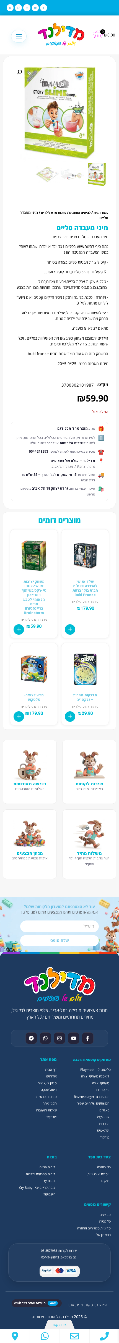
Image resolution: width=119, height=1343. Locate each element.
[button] (19, 72)
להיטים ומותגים (79, 212)
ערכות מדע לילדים (53, 212)
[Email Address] (74, 1336)
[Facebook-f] (43, 7)
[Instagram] (26, 7)
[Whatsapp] (18, 7)
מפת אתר (75, 1305)
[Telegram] (10, 7)
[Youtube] (35, 7)
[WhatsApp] (45, 1336)
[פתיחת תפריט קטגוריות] (19, 36)
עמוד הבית (101, 212)
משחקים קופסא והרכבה (92, 1059)
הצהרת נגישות (95, 1305)
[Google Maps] (15, 1336)
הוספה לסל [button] (70, 629)
